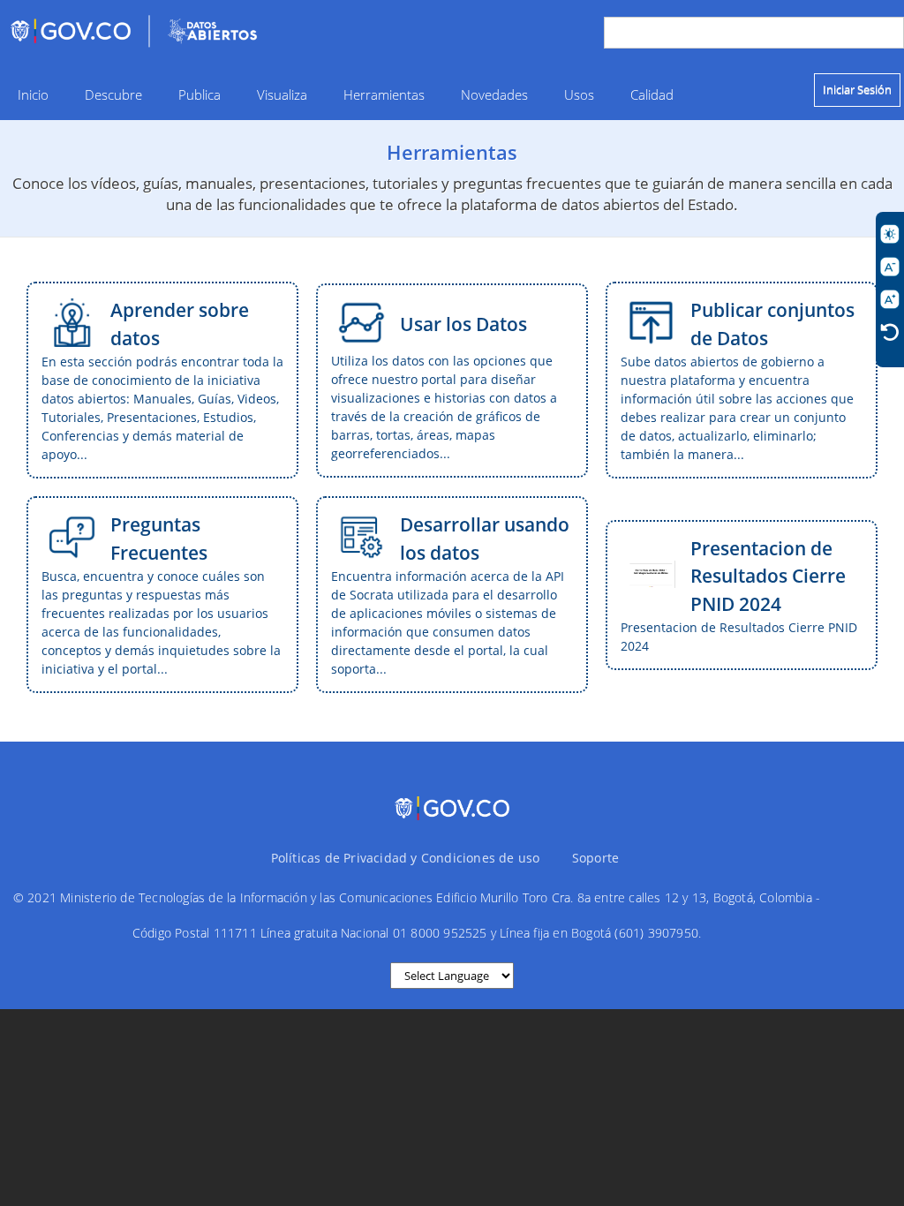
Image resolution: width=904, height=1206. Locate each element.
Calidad (652, 94)
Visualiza (282, 94)
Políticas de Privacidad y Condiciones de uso (405, 857)
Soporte (595, 857)
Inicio (33, 94)
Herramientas (384, 94)
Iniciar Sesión (857, 89)
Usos (579, 94)
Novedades (494, 94)
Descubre (113, 94)
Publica (199, 94)
